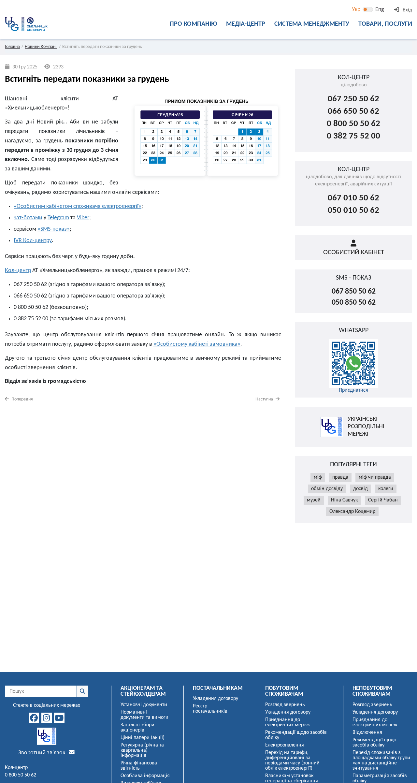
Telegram (58, 218)
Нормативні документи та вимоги (144, 715)
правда (340, 477)
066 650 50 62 (353, 111)
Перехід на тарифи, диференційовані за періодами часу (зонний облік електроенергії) (292, 760)
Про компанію (193, 24)
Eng (379, 9)
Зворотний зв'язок (42, 753)
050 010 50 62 (353, 210)
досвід (360, 488)
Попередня (21, 399)
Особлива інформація (145, 775)
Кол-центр (18, 271)
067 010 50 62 (353, 198)
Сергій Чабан (383, 500)
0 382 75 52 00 (353, 136)
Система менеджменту (311, 24)
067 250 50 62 (353, 99)
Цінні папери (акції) (143, 737)
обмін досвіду (327, 488)
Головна (12, 46)
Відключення (367, 732)
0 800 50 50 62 (353, 124)
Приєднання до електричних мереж (287, 722)
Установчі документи (144, 704)
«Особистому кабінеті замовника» (196, 344)
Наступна (264, 399)
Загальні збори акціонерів (137, 727)
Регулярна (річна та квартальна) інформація (142, 750)
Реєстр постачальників (210, 708)
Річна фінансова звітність (139, 766)
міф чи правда (375, 477)
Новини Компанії (41, 46)
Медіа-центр (245, 24)
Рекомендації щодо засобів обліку (296, 735)
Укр (356, 9)
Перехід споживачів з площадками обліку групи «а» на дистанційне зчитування (381, 760)
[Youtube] (59, 718)
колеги (385, 488)
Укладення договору (215, 698)
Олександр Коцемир (352, 511)
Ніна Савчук (344, 500)
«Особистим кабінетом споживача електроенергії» (77, 206)
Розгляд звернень (285, 704)
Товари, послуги (385, 24)
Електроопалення (284, 745)
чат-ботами (28, 218)
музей (314, 500)
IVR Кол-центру (33, 240)
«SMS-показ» (53, 229)
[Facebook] (34, 718)
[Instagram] (46, 718)
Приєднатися (353, 390)
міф (318, 477)
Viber (83, 218)
